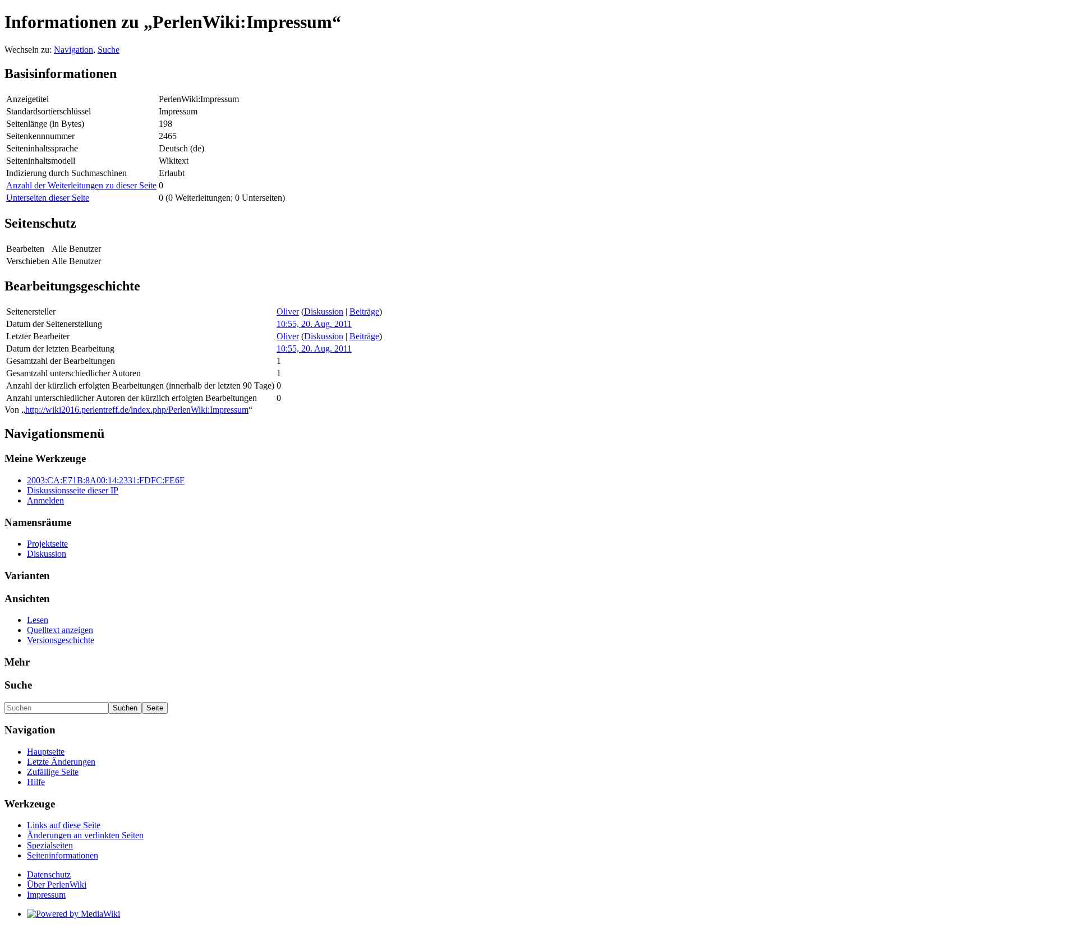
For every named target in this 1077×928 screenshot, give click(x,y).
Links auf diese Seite (63, 825)
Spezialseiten (50, 845)
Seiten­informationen (62, 855)
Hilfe (36, 782)
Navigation (73, 49)
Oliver (288, 311)
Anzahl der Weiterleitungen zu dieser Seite (81, 185)
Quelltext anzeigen (60, 630)
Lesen (37, 620)
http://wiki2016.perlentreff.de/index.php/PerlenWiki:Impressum (136, 409)
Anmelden (45, 500)
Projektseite (47, 543)
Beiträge (364, 311)
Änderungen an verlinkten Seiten (85, 835)
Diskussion (323, 311)
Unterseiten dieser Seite (47, 197)
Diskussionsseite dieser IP (72, 490)
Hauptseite (46, 751)
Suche (108, 49)
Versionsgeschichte (60, 640)
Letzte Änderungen (61, 762)
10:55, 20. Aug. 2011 (314, 324)
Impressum (46, 894)
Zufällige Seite (53, 772)
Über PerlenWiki (56, 884)
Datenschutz (49, 874)
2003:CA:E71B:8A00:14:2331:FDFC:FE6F (106, 480)
